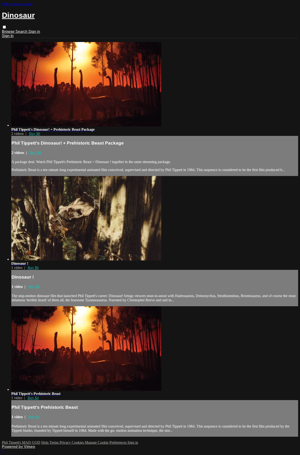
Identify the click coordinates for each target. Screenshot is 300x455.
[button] (4, 27)
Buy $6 (33, 268)
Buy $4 (33, 398)
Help (45, 442)
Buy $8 (34, 134)
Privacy (66, 442)
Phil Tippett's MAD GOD (21, 442)
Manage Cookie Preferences (106, 442)
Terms (54, 442)
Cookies (78, 442)
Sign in (34, 32)
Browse (8, 32)
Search (21, 32)
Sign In (8, 36)
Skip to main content (17, 4)
